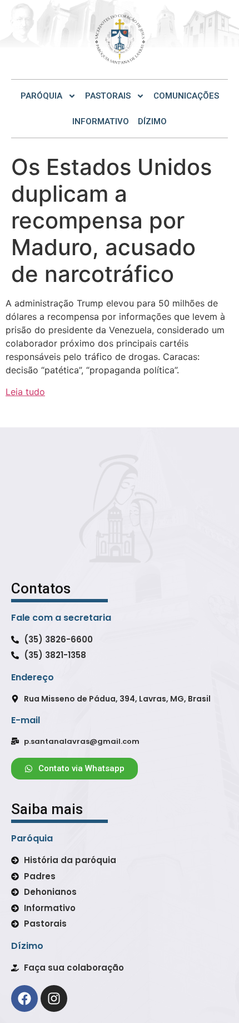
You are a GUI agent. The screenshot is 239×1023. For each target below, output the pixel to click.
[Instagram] (54, 998)
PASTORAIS (108, 96)
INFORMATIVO (100, 121)
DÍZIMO (152, 121)
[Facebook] (24, 998)
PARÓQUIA (41, 96)
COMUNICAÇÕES (186, 96)
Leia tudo (25, 391)
